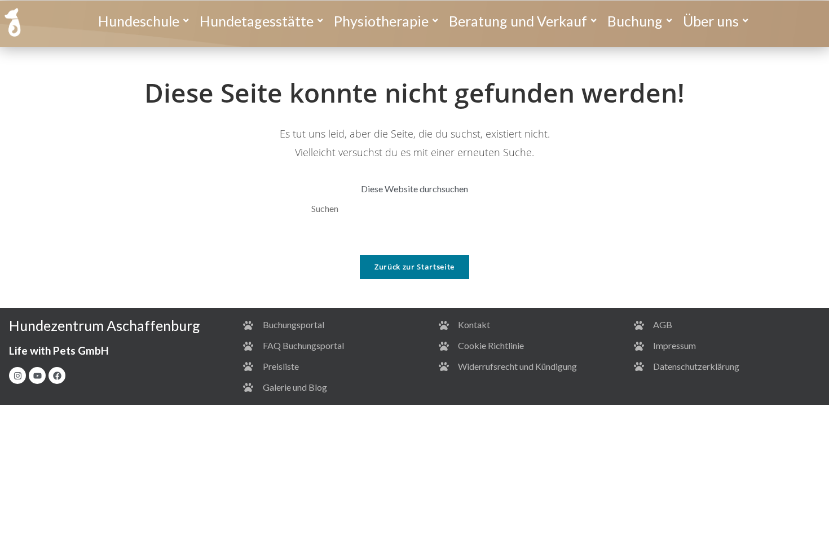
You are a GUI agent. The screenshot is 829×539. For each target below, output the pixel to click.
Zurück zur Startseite (414, 267)
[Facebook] (56, 375)
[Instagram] (17, 375)
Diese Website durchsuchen (414, 188)
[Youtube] (37, 375)
